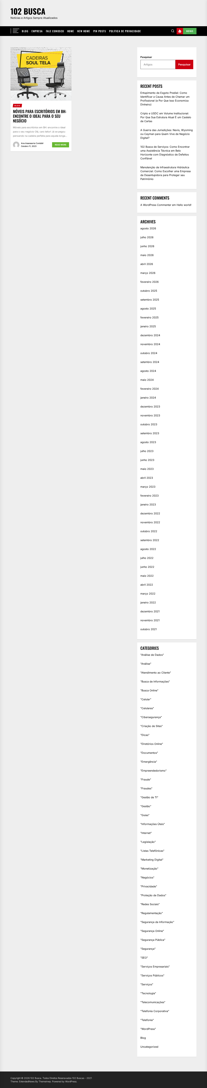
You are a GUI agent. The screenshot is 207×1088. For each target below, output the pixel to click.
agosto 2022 (148, 549)
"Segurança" (148, 948)
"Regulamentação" (151, 913)
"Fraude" (145, 779)
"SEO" (144, 957)
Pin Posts (99, 31)
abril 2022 (146, 584)
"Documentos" (149, 752)
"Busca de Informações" (155, 681)
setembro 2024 (149, 362)
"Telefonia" (147, 1020)
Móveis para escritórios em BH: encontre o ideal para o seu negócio (39, 116)
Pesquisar (146, 57)
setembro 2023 (149, 433)
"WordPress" (148, 1029)
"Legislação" (148, 841)
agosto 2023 (148, 442)
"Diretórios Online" (151, 743)
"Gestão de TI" (149, 797)
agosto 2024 (148, 370)
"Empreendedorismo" (153, 770)
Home (70, 31)
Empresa (37, 31)
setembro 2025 (149, 299)
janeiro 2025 (148, 326)
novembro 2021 (150, 620)
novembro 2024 (150, 344)
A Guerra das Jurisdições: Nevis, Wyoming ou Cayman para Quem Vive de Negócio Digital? (166, 133)
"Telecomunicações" (152, 1002)
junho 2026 (147, 246)
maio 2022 (147, 575)
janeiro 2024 (148, 397)
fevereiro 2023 (149, 495)
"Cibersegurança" (151, 717)
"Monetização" (149, 868)
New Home (83, 31)
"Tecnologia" (148, 993)
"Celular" (145, 699)
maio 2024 (147, 379)
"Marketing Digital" (151, 859)
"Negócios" (147, 877)
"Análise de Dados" (152, 654)
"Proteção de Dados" (153, 895)
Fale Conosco (55, 31)
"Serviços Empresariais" (155, 966)
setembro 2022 (149, 540)
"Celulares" (147, 708)
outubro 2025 (148, 290)
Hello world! (184, 204)
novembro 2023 (150, 415)
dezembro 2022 (150, 513)
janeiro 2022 (148, 602)
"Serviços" (146, 984)
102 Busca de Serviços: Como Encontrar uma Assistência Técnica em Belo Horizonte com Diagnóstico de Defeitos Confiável (165, 152)
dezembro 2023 (150, 406)
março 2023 (147, 486)
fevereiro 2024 (149, 388)
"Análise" (145, 663)
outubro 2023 (148, 424)
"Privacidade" (148, 886)
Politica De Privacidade (125, 31)
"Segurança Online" (152, 931)
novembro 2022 (150, 522)
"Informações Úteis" (152, 824)
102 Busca (28, 11)
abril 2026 (146, 264)
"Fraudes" (146, 788)
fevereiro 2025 (149, 317)
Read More (60, 144)
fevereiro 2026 (149, 281)
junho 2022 (147, 566)
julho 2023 (146, 451)
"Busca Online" (149, 690)
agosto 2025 (148, 308)
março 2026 (147, 273)
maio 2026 (147, 255)
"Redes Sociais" (150, 904)
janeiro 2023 (148, 504)
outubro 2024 (148, 353)
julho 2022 (146, 558)
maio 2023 (147, 468)
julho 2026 (146, 237)
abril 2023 (146, 477)
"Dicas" (144, 735)
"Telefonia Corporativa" (154, 1011)
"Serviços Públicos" (152, 975)
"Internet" (146, 833)
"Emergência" (148, 761)
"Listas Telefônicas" (152, 850)
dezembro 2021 (150, 611)
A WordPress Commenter (155, 204)
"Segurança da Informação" (157, 922)
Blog (25, 31)
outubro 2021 (148, 629)
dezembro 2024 (150, 335)
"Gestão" (145, 806)
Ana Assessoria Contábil (32, 143)
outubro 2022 (148, 531)
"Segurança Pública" (152, 939)
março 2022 (147, 593)
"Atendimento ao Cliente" (155, 672)
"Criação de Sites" (151, 726)
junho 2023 (147, 460)
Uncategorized (149, 1046)
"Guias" (144, 815)
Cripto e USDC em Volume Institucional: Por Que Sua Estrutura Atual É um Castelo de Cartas (165, 117)
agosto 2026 (148, 228)
